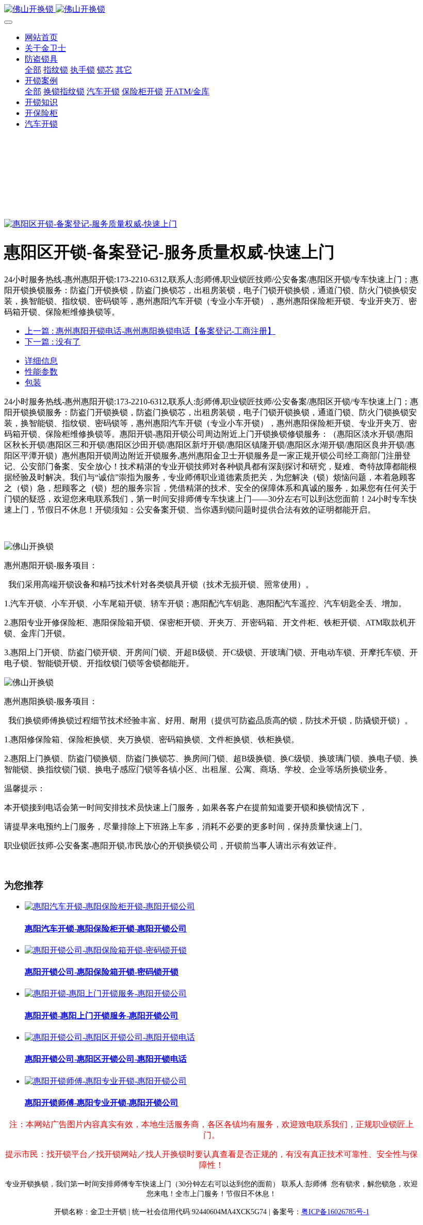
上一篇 (150, 331)
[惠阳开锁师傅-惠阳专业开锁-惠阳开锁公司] (106, 1081)
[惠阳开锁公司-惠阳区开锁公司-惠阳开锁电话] (110, 1037)
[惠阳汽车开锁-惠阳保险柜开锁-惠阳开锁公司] (110, 906)
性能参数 (41, 371)
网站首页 (41, 37)
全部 (33, 69)
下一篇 (52, 341)
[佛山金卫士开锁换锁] (211, 9)
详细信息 (41, 360)
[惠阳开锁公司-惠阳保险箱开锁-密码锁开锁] (106, 950)
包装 (33, 382)
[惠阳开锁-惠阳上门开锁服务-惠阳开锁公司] (106, 993)
